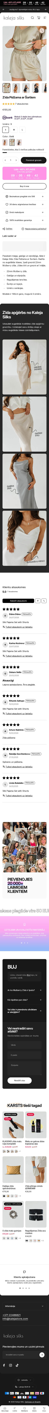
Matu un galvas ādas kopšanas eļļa (34, 1142)
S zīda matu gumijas (12, 1231)
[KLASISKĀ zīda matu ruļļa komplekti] (13, 1125)
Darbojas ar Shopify (32, 1402)
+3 (20, 1196)
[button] (9, 104)
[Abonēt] (41, 1354)
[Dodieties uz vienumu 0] (6, 88)
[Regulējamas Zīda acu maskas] (35, 1214)
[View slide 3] (27, 942)
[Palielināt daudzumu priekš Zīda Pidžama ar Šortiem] (16, 160)
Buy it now (24, 186)
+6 (20, 1238)
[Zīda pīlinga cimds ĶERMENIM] (35, 1169)
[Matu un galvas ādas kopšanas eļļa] (35, 1125)
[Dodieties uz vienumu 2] (26, 88)
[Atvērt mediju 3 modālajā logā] (41, 30)
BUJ (28, 975)
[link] (12, 1315)
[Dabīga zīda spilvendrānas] (13, 1169)
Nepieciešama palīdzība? (35, 229)
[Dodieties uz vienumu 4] (36, 88)
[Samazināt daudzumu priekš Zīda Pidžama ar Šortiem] (5, 160)
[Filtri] (37, 601)
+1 (20, 1151)
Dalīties (9, 229)
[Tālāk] (45, 9)
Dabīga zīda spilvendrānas (9, 1187)
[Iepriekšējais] (3, 9)
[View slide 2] (24, 942)
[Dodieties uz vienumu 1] (16, 88)
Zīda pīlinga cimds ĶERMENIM (33, 1187)
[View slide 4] (29, 1288)
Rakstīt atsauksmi (18, 601)
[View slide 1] (21, 942)
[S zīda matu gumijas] (13, 1214)
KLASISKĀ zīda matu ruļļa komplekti (12, 1142)
